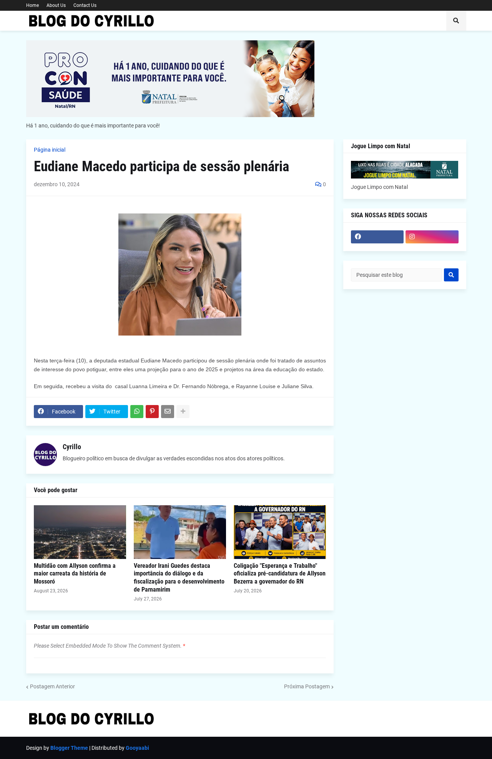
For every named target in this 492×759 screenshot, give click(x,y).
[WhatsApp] (136, 411)
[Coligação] (280, 532)
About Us (56, 5)
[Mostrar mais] (182, 411)
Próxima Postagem (307, 686)
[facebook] (377, 236)
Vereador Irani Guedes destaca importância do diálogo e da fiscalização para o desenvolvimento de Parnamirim (179, 577)
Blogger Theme (69, 748)
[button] (456, 21)
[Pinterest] (152, 411)
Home (32, 5)
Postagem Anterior (52, 686)
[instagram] (432, 236)
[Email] (167, 411)
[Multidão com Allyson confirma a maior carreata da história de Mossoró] (80, 532)
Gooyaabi (137, 748)
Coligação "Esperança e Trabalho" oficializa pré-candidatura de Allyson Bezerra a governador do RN (280, 573)
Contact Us (84, 5)
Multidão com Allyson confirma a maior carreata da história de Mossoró (75, 573)
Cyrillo (72, 447)
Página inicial (49, 149)
